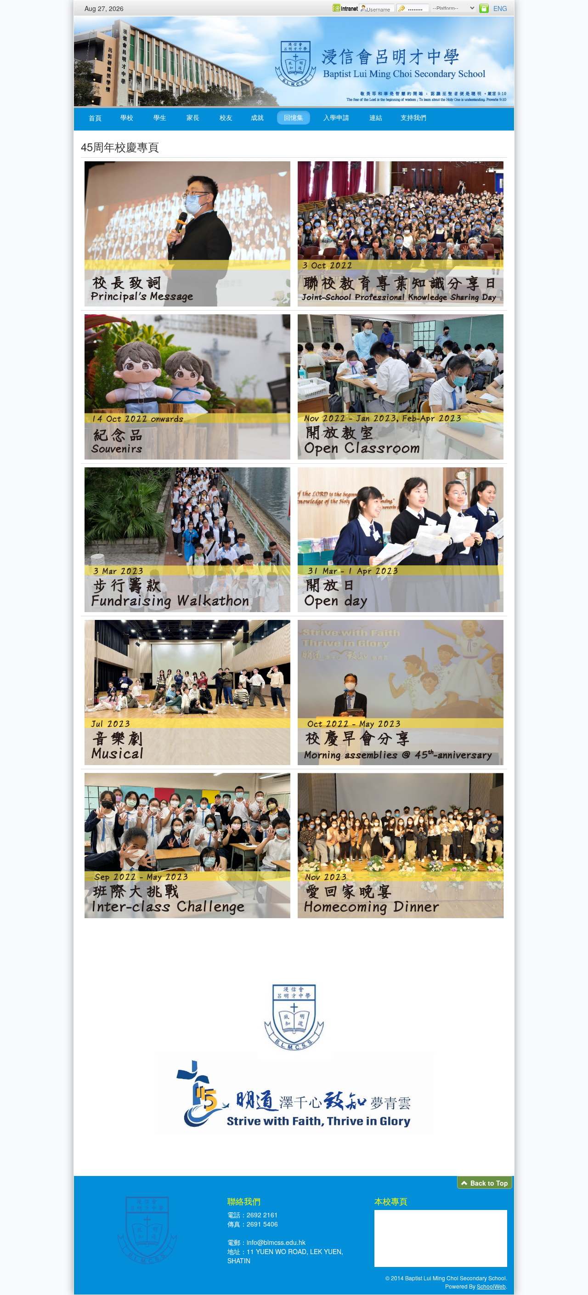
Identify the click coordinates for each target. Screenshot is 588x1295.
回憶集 (293, 117)
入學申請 (336, 117)
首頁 (95, 117)
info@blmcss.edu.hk (276, 1242)
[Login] (484, 8)
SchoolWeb (491, 1286)
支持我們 (413, 117)
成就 (257, 117)
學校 (126, 117)
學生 (159, 117)
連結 (375, 117)
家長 (193, 117)
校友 (226, 117)
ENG (500, 8)
